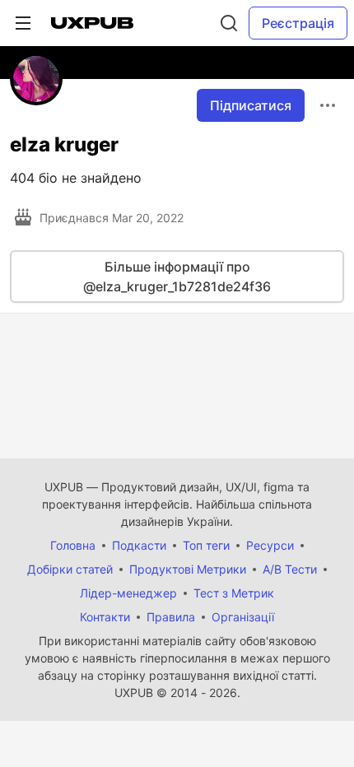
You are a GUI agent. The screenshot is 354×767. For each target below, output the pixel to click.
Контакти (105, 617)
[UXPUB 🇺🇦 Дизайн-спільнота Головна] (92, 23)
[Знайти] (228, 23)
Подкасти (139, 545)
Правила (171, 617)
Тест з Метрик (233, 593)
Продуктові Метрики (187, 569)
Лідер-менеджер (128, 593)
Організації (243, 617)
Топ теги (206, 545)
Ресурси (270, 545)
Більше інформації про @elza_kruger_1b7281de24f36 (177, 276)
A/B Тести (290, 569)
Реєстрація (298, 23)
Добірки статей (70, 569)
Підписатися (250, 105)
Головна (72, 545)
